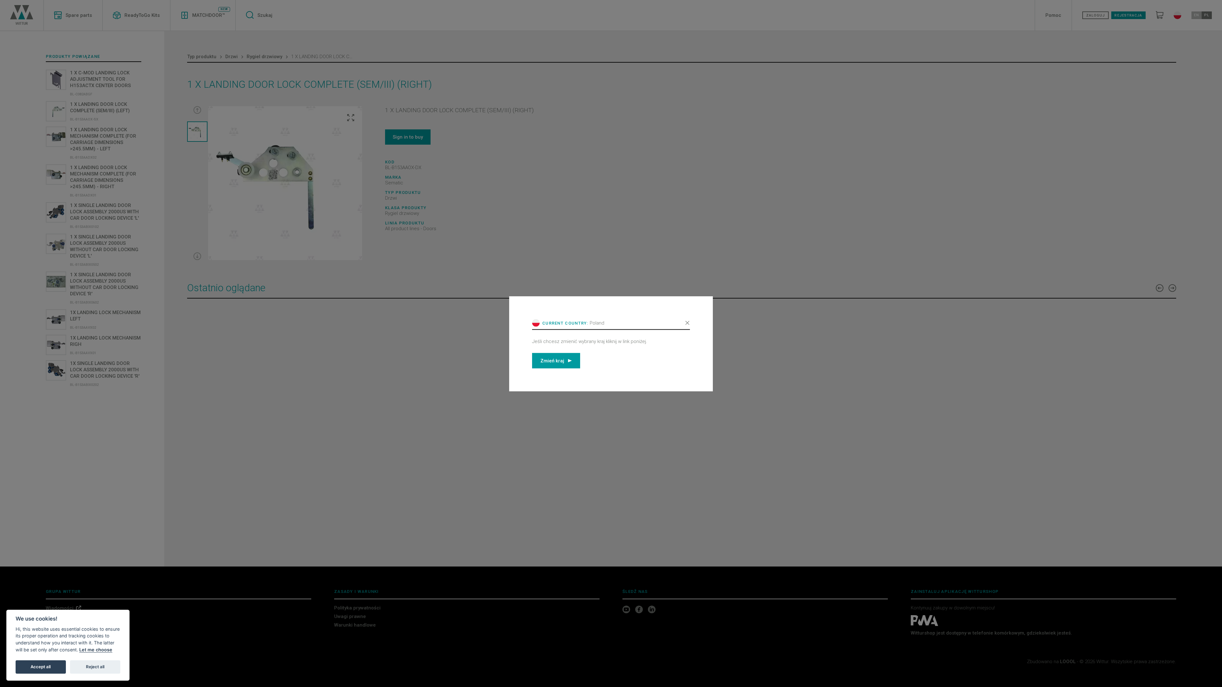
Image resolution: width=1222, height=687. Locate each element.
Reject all (95, 666)
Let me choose (95, 649)
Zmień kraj (552, 360)
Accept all (41, 666)
